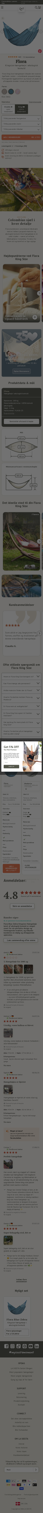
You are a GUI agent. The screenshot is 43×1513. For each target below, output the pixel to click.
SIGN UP (11, 766)
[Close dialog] (40, 743)
